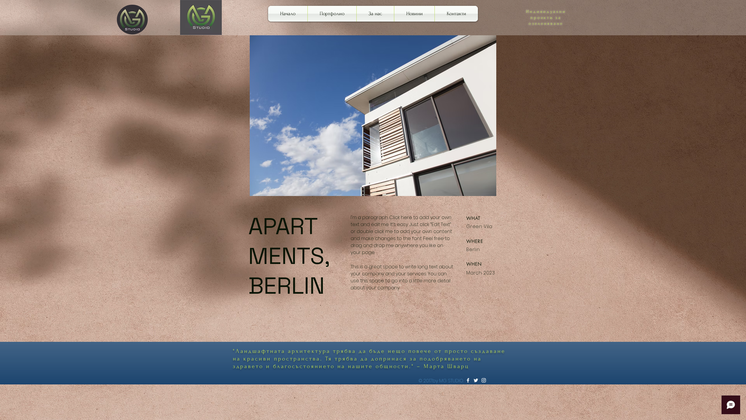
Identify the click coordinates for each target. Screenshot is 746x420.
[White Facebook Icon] (468, 380)
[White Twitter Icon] (476, 380)
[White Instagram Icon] (484, 380)
